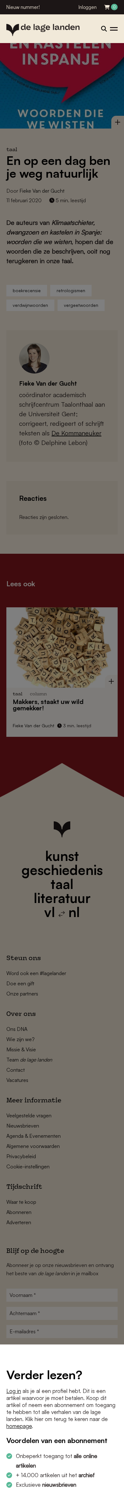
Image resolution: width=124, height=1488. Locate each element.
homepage (19, 1426)
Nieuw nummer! (23, 7)
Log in (13, 1391)
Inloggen (88, 7)
